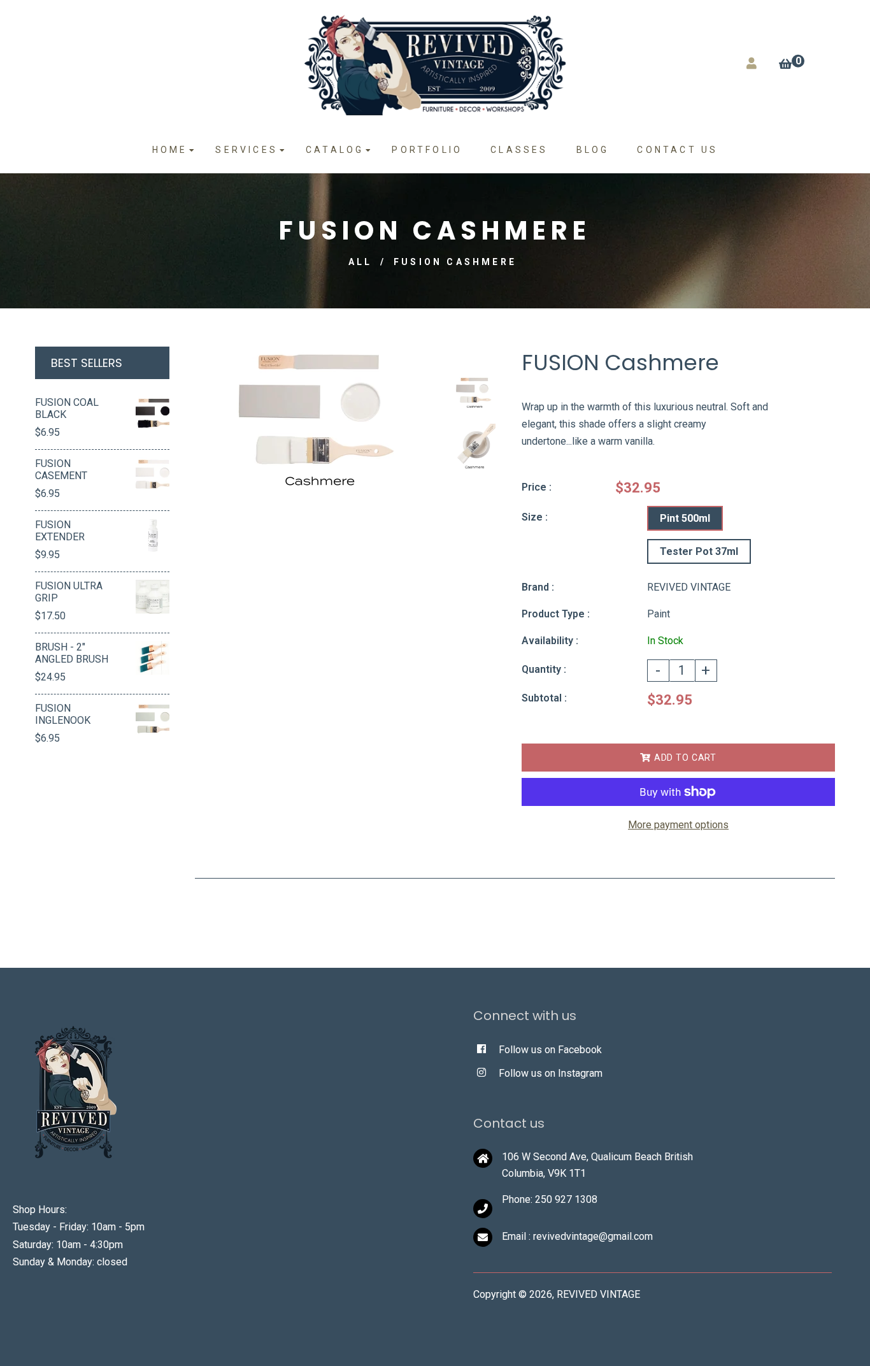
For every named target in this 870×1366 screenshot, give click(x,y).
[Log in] (751, 63)
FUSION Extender (60, 531)
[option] (317, 420)
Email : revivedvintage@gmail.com (577, 1236)
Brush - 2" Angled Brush (71, 653)
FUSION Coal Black (67, 408)
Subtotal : (544, 698)
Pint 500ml (685, 518)
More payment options (678, 825)
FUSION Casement (61, 469)
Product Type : (556, 614)
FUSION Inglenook (62, 714)
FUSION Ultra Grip (69, 592)
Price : (537, 487)
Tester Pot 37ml (699, 551)
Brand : (538, 587)
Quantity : (544, 669)
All (360, 262)
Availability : (550, 641)
